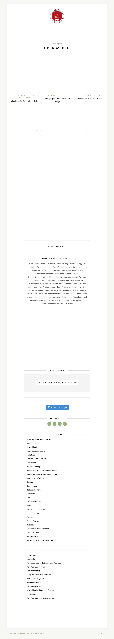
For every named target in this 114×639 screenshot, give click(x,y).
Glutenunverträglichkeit (36, 478)
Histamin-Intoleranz (35, 490)
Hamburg (30, 482)
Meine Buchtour (33, 513)
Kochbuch (31, 493)
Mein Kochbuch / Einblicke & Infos (40, 598)
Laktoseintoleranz (34, 501)
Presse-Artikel (33, 521)
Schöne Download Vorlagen (38, 528)
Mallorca (30, 505)
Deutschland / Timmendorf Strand (40, 590)
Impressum (31, 555)
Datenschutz (32, 559)
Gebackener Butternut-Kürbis (89, 98)
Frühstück (31, 455)
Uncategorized (33, 536)
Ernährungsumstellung (36, 451)
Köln (28, 497)
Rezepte (31, 95)
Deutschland (32, 447)
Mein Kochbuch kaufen (36, 509)
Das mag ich (31, 443)
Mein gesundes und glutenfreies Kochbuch (44, 563)
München (30, 517)
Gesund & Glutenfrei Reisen (38, 458)
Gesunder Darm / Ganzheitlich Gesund (42, 470)
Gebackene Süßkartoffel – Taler (24, 101)
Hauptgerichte (19, 95)
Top (102, 634)
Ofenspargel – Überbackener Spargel (57, 100)
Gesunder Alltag (33, 466)
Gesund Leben (33, 462)
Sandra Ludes (25, 634)
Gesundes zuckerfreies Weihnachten (42, 474)
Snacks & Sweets (24, 98)
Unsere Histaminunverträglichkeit (40, 540)
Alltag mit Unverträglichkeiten (39, 439)
